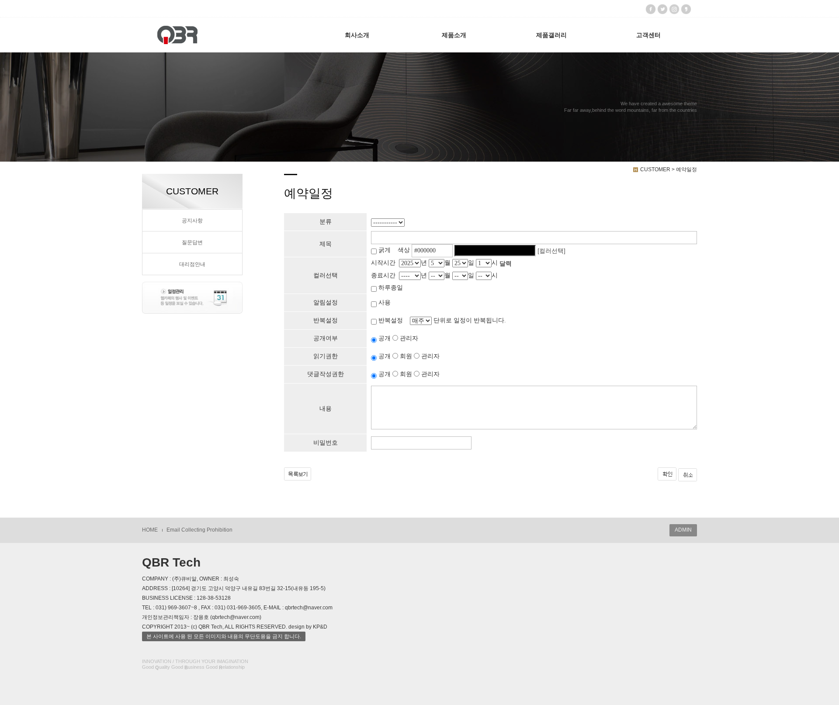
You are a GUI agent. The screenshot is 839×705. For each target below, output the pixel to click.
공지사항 (192, 221)
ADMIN (683, 530)
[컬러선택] (551, 250)
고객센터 (648, 34)
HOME (150, 530)
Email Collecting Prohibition (199, 530)
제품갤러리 (551, 34)
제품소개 (454, 34)
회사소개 (357, 34)
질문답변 (192, 242)
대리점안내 (192, 264)
